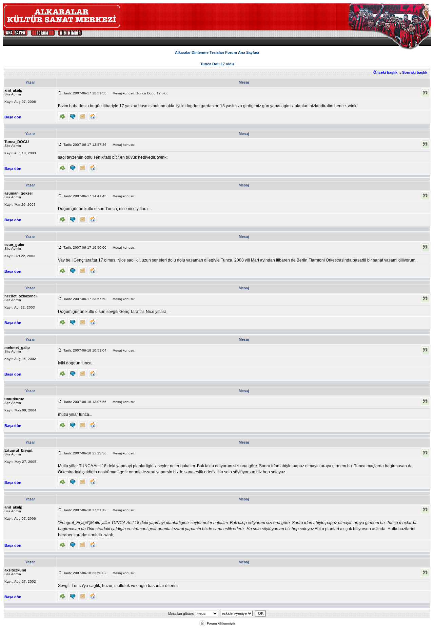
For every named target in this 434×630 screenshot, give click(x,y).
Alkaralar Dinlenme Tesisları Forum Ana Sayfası (217, 52)
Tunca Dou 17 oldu (217, 64)
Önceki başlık (385, 72)
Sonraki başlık (414, 72)
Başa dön (12, 117)
